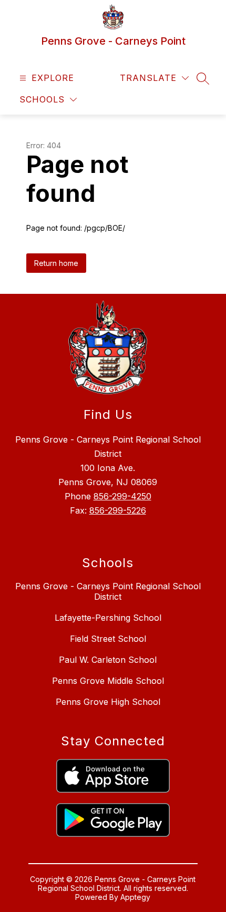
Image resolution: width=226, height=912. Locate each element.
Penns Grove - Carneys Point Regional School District (108, 591)
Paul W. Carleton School (108, 659)
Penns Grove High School (108, 701)
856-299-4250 (122, 496)
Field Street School (108, 638)
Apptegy (135, 897)
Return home (56, 263)
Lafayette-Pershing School (108, 617)
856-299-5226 (117, 510)
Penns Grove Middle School (108, 680)
